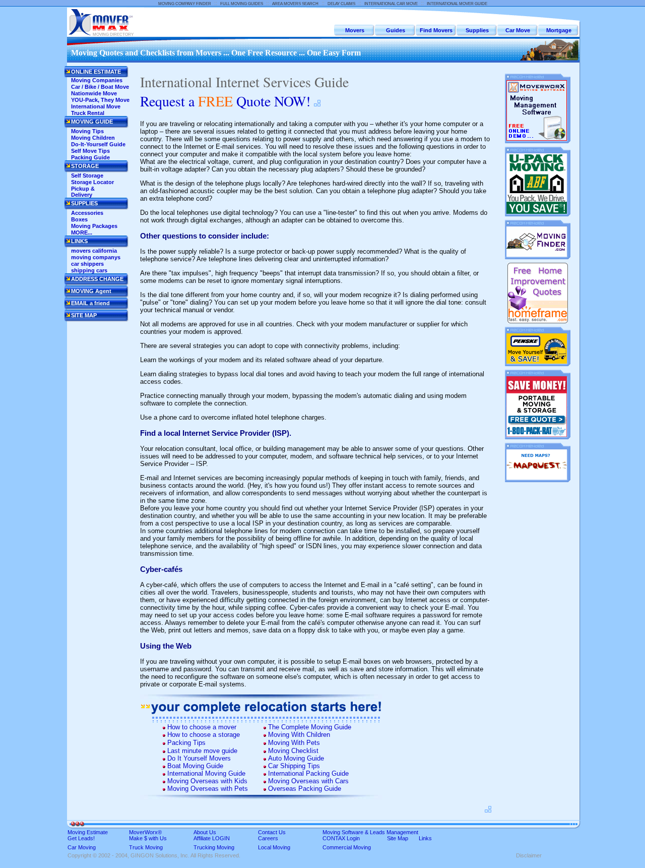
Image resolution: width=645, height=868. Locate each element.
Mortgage (558, 30)
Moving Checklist (293, 751)
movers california (94, 251)
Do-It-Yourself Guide (98, 144)
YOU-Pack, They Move (100, 100)
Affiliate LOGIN (212, 838)
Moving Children (93, 138)
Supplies (477, 30)
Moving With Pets (294, 742)
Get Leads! (81, 838)
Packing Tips (186, 742)
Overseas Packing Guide (304, 788)
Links (425, 838)
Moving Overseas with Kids (207, 781)
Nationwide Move (94, 93)
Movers (354, 30)
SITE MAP (84, 315)
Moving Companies (96, 80)
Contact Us (272, 832)
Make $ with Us (148, 838)
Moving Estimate (88, 832)
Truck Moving (146, 847)
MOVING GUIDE (92, 122)
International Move (95, 106)
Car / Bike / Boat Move (100, 87)
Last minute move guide (202, 751)
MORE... (81, 232)
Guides (395, 30)
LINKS (79, 241)
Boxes (79, 219)
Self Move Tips (90, 151)
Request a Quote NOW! (225, 100)
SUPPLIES (84, 203)
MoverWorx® (145, 832)
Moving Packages (94, 226)
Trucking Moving (214, 847)
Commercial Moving (346, 847)
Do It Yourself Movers (199, 758)
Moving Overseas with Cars (308, 781)
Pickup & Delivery (83, 192)
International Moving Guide (206, 773)
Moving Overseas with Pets (207, 788)
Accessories (87, 213)
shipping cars (89, 270)
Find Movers (436, 30)
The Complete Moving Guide (309, 727)
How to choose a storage (203, 734)
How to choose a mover (201, 727)
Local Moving (274, 847)
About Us (205, 832)
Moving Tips (87, 131)
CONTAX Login (341, 838)
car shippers (87, 264)
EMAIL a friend (90, 303)
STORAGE (85, 166)
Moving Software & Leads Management (370, 832)
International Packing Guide (308, 773)
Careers (268, 838)
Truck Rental (87, 113)
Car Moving (82, 847)
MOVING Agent (91, 291)
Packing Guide (90, 157)
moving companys (95, 257)
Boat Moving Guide (195, 766)
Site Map (397, 838)
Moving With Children (299, 734)
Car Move (517, 30)
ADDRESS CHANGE (97, 279)
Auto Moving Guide (296, 758)
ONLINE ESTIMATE (96, 72)
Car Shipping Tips (294, 766)
